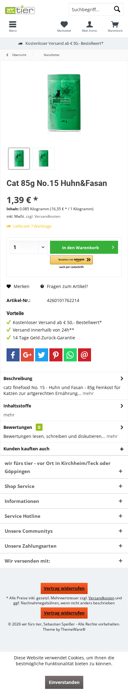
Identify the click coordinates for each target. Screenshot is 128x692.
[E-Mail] (84, 354)
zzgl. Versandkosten (43, 216)
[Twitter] (41, 354)
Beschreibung (17, 378)
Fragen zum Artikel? (67, 286)
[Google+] (27, 354)
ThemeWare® (73, 629)
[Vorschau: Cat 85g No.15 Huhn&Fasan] (19, 159)
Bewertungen (17, 427)
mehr (87, 393)
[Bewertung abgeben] (64, 191)
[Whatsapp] (70, 354)
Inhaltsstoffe (17, 406)
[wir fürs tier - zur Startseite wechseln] (32, 9)
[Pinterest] (55, 354)
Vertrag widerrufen (64, 588)
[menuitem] (12, 26)
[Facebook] (13, 354)
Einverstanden (64, 682)
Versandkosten (101, 598)
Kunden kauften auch (26, 449)
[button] (71, 262)
